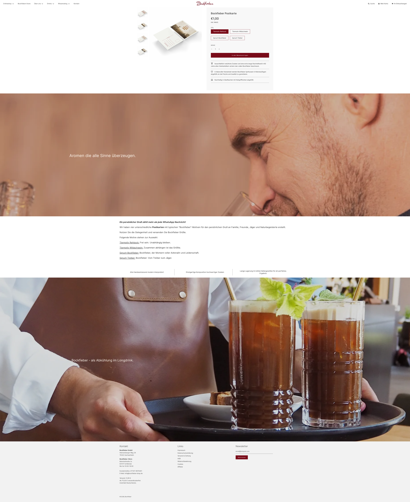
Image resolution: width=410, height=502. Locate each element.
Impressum (181, 450)
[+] (219, 49)
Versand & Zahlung (184, 456)
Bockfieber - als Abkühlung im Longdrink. (102, 360)
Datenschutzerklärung (185, 453)
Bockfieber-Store (24, 3)
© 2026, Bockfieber (125, 496)
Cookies (180, 464)
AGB (179, 458)
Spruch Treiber (237, 38)
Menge (213, 45)
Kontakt (76, 3)
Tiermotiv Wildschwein (240, 31)
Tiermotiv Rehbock (219, 31)
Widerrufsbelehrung (184, 461)
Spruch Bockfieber (219, 38)
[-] (211, 49)
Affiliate (180, 467)
